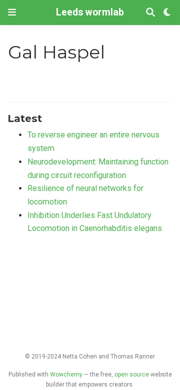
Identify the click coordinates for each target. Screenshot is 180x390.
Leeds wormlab (90, 12)
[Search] (150, 12)
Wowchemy (66, 374)
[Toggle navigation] (12, 12)
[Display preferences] (167, 12)
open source (131, 374)
